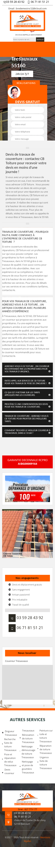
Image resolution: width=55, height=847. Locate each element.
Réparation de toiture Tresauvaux (46, 749)
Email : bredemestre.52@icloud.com (27, 8)
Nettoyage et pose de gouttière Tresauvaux (28, 767)
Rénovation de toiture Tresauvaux (28, 738)
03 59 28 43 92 (15, 2)
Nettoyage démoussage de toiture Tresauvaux (28, 752)
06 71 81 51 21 (39, 2)
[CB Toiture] (27, 20)
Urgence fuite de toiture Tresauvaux (46, 763)
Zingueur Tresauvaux (11, 733)
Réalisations (26, 83)
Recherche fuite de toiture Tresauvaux (10, 745)
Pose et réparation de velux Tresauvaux (10, 760)
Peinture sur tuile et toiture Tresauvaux (46, 736)
